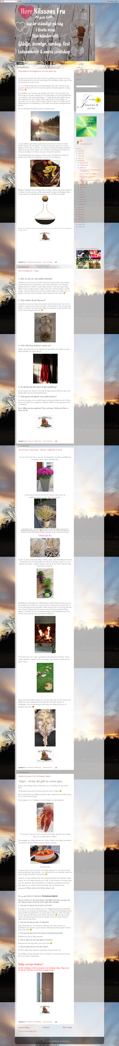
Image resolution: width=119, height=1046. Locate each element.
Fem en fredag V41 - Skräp (28, 271)
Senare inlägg (23, 1027)
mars (81, 199)
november (83, 165)
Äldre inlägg (67, 1027)
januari (82, 204)
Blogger (68, 1041)
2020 (80, 160)
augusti (82, 187)
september (83, 184)
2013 (80, 219)
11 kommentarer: (48, 262)
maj (81, 194)
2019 (80, 207)
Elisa (64, 408)
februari (82, 201)
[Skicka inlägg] (55, 262)
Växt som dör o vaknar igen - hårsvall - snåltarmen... (87, 177)
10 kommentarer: (48, 767)
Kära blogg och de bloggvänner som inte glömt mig (37, 71)
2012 (80, 222)
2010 (80, 227)
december (83, 163)
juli (81, 189)
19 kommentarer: (48, 441)
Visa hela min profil (86, 144)
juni (81, 192)
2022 (80, 156)
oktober (82, 167)
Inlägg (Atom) (33, 1031)
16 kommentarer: (48, 1022)
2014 (80, 217)
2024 (80, 153)
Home (20, 63)
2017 (80, 212)
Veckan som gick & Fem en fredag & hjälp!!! (34, 776)
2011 (79, 224)
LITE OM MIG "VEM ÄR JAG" (85, 69)
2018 (80, 209)
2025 (80, 151)
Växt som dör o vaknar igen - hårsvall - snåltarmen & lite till (40, 450)
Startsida (45, 1027)
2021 (80, 158)
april (81, 197)
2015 (80, 214)
